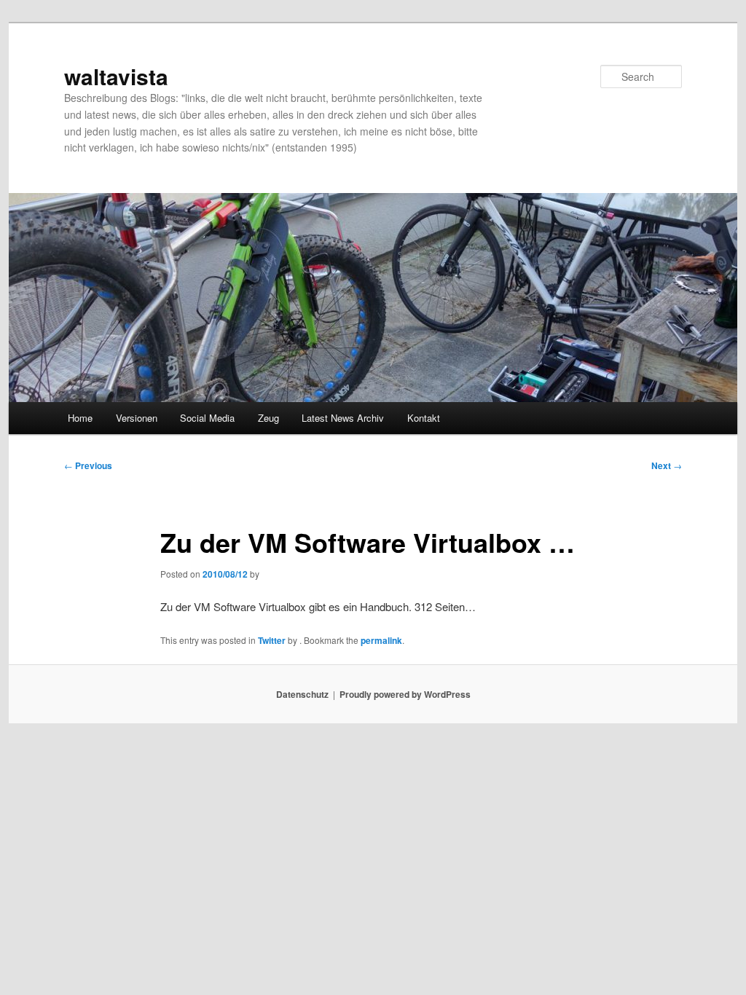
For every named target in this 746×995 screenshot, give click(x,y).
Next (666, 465)
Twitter (272, 640)
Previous (88, 465)
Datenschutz (302, 694)
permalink (381, 640)
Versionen (136, 418)
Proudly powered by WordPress (405, 694)
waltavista (116, 76)
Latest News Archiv (343, 418)
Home (80, 418)
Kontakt (423, 418)
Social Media (207, 418)
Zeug (268, 418)
